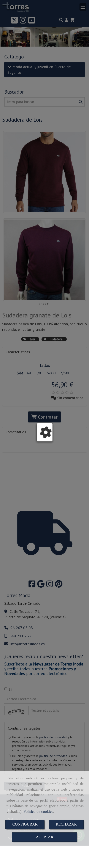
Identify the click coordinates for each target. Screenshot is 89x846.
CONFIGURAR (25, 824)
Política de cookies (38, 811)
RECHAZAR (66, 824)
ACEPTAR (44, 837)
